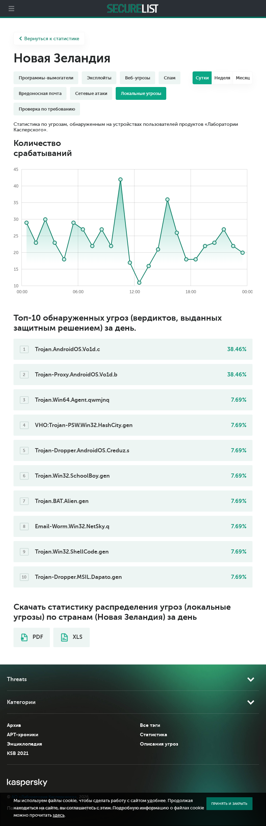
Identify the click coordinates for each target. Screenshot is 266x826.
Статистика (153, 734)
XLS (76, 637)
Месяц (243, 77)
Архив (14, 725)
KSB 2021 (17, 753)
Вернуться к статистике (51, 38)
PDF (37, 637)
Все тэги (150, 725)
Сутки (202, 77)
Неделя (222, 77)
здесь (58, 815)
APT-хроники (22, 734)
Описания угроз (159, 744)
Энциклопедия (24, 744)
